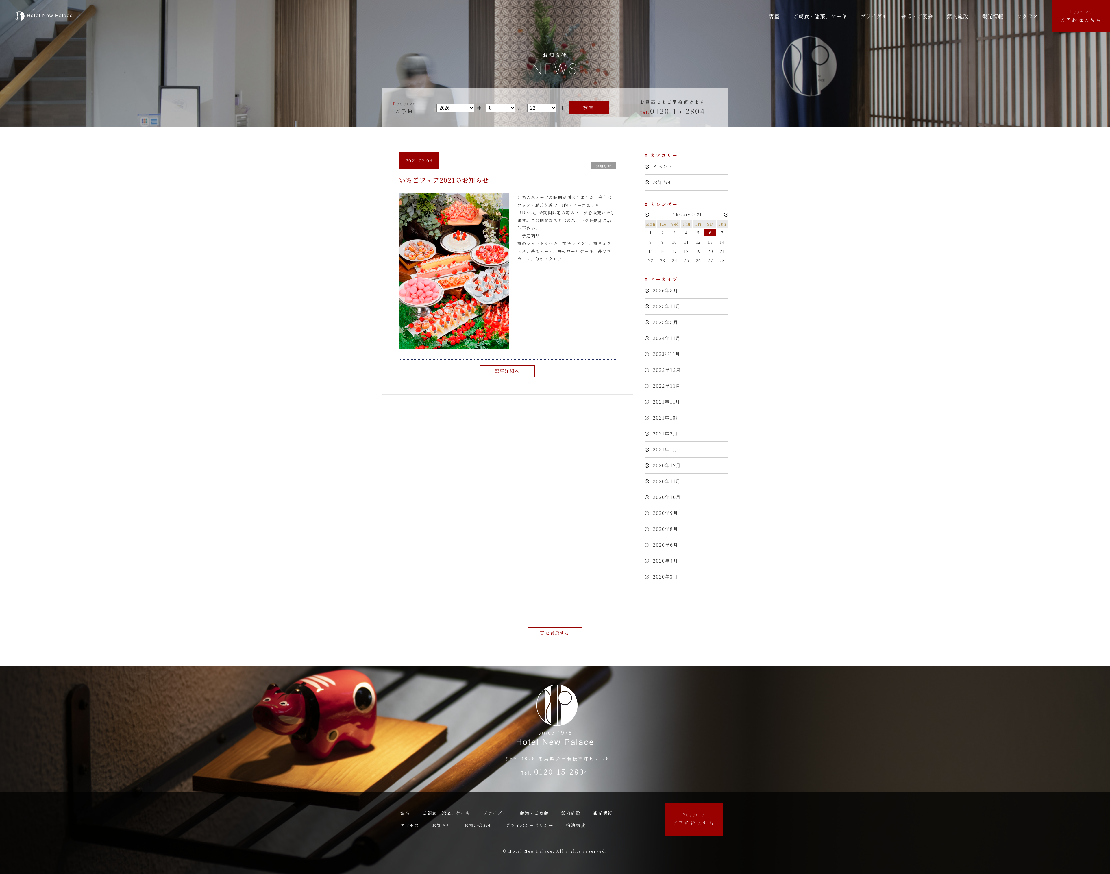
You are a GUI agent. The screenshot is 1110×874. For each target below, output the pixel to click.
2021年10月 (667, 417)
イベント (663, 166)
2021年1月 (665, 449)
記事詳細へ (507, 371)
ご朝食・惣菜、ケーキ (820, 16)
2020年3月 (665, 576)
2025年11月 (667, 306)
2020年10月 (667, 497)
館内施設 (957, 16)
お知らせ (663, 182)
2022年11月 (667, 386)
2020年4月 (665, 560)
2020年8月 (665, 529)
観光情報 (993, 16)
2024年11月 (667, 338)
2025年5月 (665, 322)
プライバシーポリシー (529, 825)
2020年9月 (665, 513)
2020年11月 (667, 481)
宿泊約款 (575, 825)
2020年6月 (665, 545)
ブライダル (874, 16)
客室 (774, 16)
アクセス (1027, 16)
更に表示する (555, 633)
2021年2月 (665, 433)
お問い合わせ (478, 825)
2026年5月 (665, 290)
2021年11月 (666, 401)
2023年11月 (666, 354)
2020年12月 (667, 465)
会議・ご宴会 (534, 813)
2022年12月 (667, 370)
